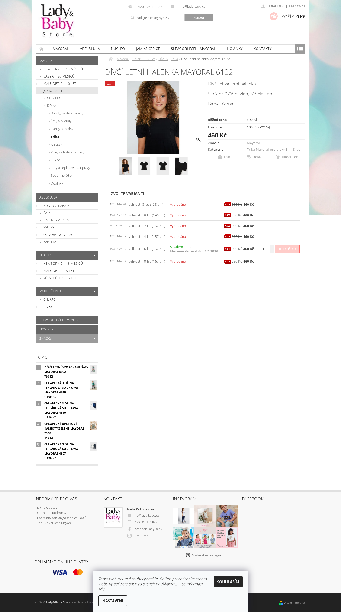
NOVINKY (234, 48)
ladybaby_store (143, 536)
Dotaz (257, 157)
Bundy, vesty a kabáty (67, 113)
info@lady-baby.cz (146, 515)
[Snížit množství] (272, 251)
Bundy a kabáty (56, 205)
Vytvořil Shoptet (294, 603)
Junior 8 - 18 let (57, 90)
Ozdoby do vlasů (58, 234)
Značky (45, 338)
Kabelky (50, 242)
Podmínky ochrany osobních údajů (62, 518)
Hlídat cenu (291, 157)
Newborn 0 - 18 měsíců (63, 69)
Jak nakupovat (47, 507)
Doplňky (57, 183)
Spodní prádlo (61, 175)
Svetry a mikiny (62, 129)
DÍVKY (47, 306)
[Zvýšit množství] (272, 247)
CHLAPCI (50, 299)
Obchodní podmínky (51, 513)
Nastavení (112, 600)
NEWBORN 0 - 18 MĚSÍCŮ (63, 263)
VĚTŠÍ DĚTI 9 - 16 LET (59, 278)
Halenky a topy (56, 220)
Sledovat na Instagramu (208, 555)
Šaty (47, 213)
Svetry (49, 227)
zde (101, 589)
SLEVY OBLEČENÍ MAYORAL (193, 48)
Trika (55, 136)
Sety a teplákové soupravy (70, 168)
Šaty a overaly (61, 121)
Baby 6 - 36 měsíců (59, 76)
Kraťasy (56, 144)
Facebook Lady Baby (147, 529)
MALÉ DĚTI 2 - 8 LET (58, 270)
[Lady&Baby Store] (57, 24)
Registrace (297, 6)
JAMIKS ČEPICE (148, 48)
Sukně (55, 160)
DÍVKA (51, 105)
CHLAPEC (54, 97)
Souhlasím (228, 581)
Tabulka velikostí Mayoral (55, 523)
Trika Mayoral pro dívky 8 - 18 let (273, 149)
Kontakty (262, 48)
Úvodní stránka (41, 49)
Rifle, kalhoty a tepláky (67, 152)
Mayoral (61, 48)
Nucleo (118, 48)
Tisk (227, 157)
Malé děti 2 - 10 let (59, 83)
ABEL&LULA (90, 48)
